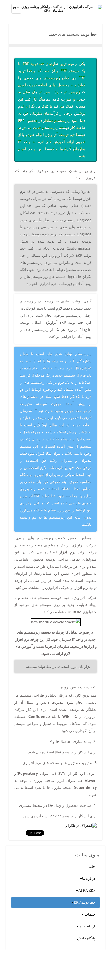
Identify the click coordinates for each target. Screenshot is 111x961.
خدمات (89, 914)
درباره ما (88, 878)
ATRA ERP (86, 890)
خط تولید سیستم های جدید (73, 34)
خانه (92, 866)
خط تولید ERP (84, 902)
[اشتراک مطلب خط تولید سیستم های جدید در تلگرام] (81, 825)
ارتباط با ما (87, 926)
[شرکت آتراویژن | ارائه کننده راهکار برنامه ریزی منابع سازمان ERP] (55, 8)
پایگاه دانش (86, 938)
